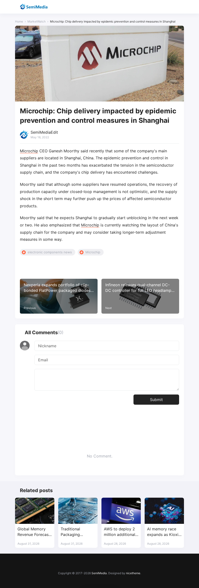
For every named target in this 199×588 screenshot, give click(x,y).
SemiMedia (99, 573)
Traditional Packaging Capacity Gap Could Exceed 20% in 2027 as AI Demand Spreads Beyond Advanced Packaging (77, 531)
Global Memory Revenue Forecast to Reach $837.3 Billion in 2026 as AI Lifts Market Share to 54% (33, 531)
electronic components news (50, 252)
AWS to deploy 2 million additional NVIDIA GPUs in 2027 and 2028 (119, 531)
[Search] (167, 7)
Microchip (29, 150)
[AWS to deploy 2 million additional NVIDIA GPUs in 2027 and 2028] (121, 511)
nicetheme (133, 573)
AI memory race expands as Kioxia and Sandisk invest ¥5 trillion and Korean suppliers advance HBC (164, 531)
